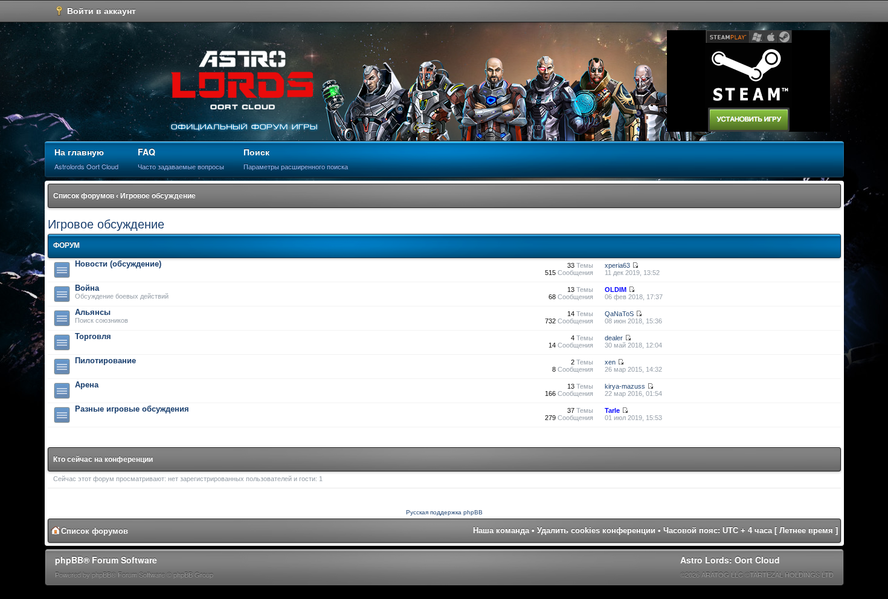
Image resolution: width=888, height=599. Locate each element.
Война (87, 288)
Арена (86, 384)
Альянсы (93, 312)
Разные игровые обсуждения (132, 408)
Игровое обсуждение (158, 196)
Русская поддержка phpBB (444, 512)
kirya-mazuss (625, 386)
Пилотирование (105, 360)
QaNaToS (619, 313)
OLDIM (615, 289)
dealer (614, 338)
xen (610, 362)
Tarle (612, 410)
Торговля (93, 336)
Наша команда (501, 530)
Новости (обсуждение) (118, 263)
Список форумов (83, 196)
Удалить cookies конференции (596, 530)
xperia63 (617, 265)
